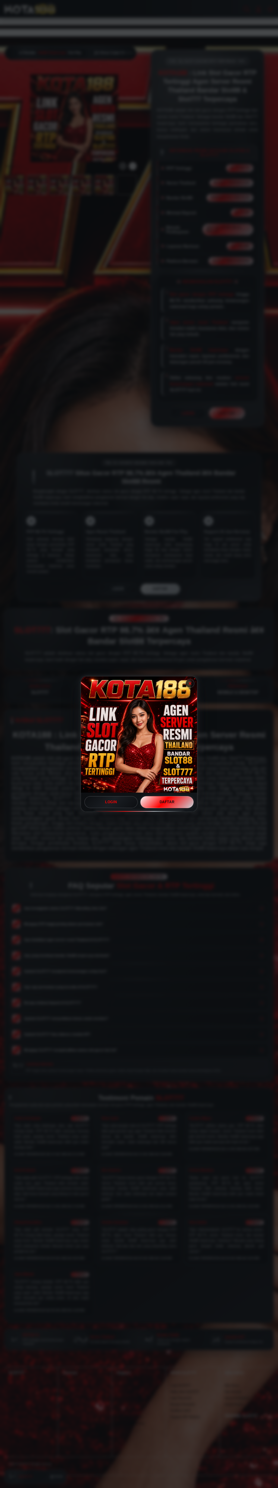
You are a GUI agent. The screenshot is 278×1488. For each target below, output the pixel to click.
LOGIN (111, 802)
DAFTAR (167, 802)
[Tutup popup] (190, 683)
